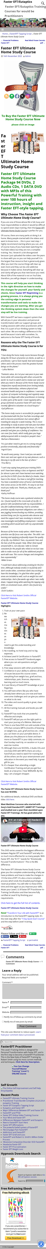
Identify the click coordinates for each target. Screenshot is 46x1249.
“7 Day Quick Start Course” (33, 918)
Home (5, 33)
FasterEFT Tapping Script (21, 33)
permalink (33, 940)
